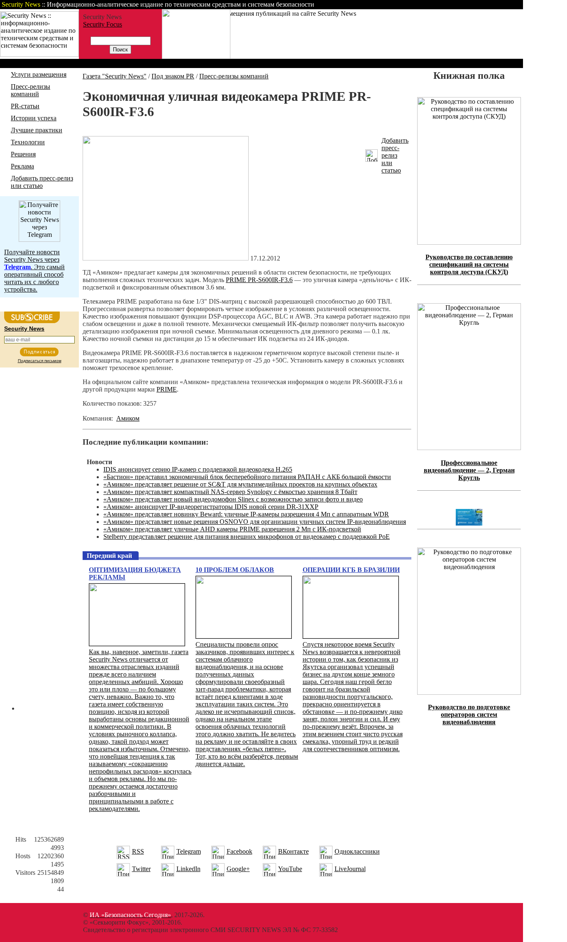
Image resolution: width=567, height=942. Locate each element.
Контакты (453, 4)
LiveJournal (350, 868)
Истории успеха (33, 118)
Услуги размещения (38, 74)
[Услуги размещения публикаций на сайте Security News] (196, 56)
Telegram (188, 851)
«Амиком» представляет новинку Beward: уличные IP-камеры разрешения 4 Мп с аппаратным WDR (246, 514)
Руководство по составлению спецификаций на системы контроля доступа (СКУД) (469, 264)
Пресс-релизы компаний (30, 90)
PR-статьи (25, 106)
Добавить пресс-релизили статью (394, 155)
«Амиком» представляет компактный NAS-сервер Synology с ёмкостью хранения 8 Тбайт (230, 491)
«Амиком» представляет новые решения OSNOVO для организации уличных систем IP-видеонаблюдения (254, 521)
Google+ (238, 868)
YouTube (290, 868)
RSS (138, 851)
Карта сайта (497, 4)
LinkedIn (188, 868)
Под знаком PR (173, 76)
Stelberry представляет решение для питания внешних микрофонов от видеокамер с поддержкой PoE (246, 536)
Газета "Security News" (115, 76)
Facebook (239, 851)
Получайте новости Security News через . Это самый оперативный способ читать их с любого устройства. (34, 270)
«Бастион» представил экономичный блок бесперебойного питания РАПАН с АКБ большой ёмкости (247, 476)
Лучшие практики (36, 130)
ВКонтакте (293, 851)
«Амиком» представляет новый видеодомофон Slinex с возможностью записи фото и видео (233, 499)
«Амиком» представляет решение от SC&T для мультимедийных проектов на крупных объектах (240, 484)
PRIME (166, 389)
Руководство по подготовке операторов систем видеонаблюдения (469, 714)
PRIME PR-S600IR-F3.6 (259, 279)
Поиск (417, 4)
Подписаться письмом (39, 360)
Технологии (28, 142)
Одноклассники (357, 851)
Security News (24, 328)
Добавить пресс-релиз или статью (42, 182)
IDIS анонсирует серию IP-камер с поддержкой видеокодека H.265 (197, 469)
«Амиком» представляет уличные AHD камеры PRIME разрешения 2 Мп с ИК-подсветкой (232, 529)
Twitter (141, 868)
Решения (23, 154)
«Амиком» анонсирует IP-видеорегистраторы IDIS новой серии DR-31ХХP (210, 506)
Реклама (22, 166)
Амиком (127, 418)
